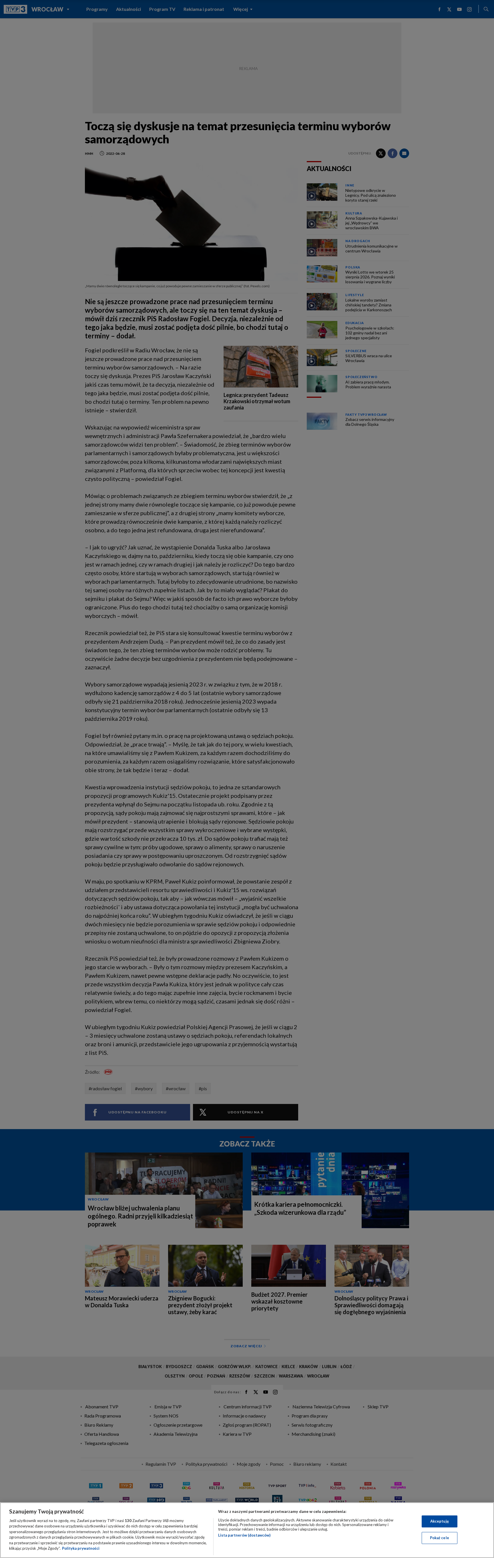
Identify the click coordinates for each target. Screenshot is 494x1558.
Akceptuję (439, 1521)
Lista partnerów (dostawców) (244, 1535)
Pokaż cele (439, 1537)
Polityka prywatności (80, 1548)
